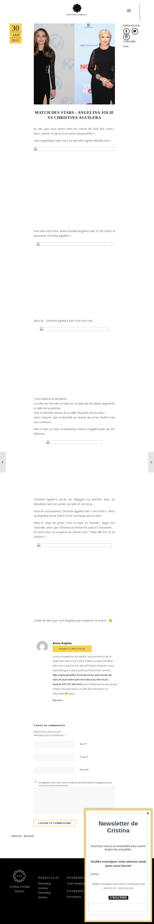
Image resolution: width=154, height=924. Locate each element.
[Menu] (129, 11)
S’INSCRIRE (118, 897)
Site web (84, 769)
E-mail (84, 756)
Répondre (58, 700)
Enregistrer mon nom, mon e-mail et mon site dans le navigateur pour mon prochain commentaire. (75, 784)
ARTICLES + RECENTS (21, 836)
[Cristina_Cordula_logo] (77, 10)
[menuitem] (129, 8)
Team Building (76, 883)
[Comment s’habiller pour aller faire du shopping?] (3, 462)
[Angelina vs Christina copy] (74, 63)
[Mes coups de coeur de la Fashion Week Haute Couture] (151, 462)
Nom (83, 743)
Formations (74, 896)
